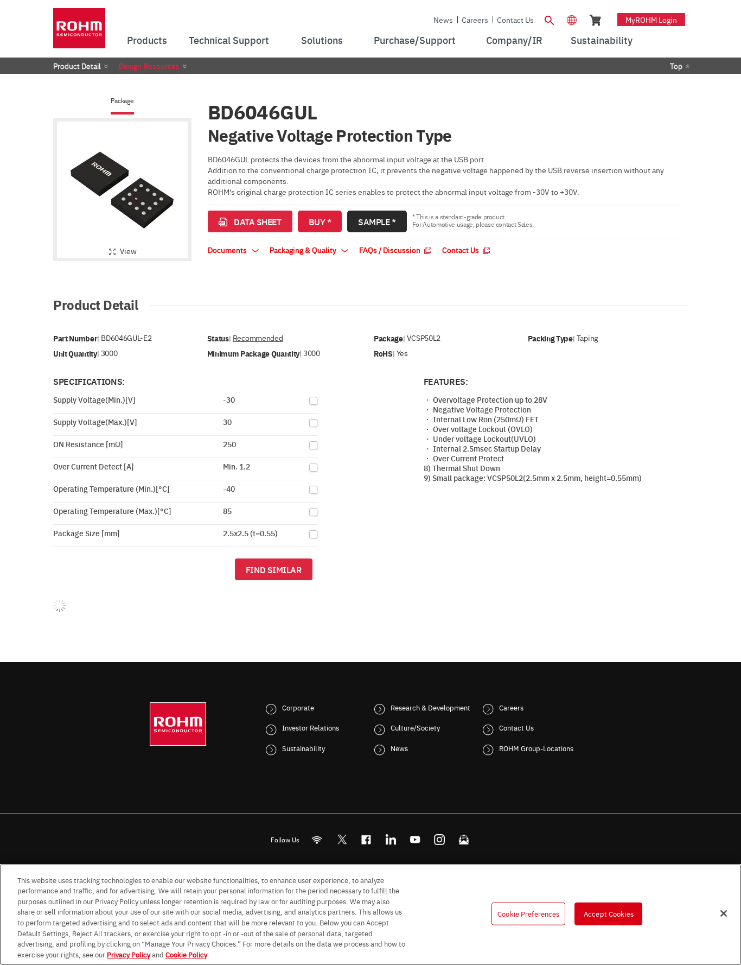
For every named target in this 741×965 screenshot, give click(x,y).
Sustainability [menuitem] (602, 40)
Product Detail (77, 65)
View (128, 250)
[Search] (549, 19)
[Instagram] (439, 839)
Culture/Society (415, 727)
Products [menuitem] (147, 40)
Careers (475, 19)
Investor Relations (310, 727)
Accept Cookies (609, 913)
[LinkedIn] (391, 839)
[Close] (724, 913)
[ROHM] (79, 31)
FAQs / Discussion (390, 249)
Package (122, 101)
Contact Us (515, 19)
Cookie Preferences (528, 913)
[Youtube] (415, 839)
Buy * (320, 221)
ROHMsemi (342, 839)
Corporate (298, 707)
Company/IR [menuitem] (514, 40)
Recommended (258, 338)
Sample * (376, 221)
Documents (228, 249)
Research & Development (430, 707)
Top (676, 65)
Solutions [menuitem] (322, 40)
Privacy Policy (128, 953)
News (443, 19)
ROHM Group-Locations (536, 748)
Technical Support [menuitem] (229, 40)
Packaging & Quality (304, 249)
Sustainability (303, 748)
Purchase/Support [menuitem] (415, 40)
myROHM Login (651, 19)
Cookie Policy (186, 953)
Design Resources (149, 65)
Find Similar (274, 569)
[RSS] (317, 839)
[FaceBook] (366, 839)
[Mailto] (464, 839)
